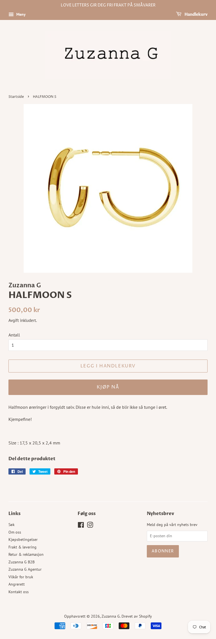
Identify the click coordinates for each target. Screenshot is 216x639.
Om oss (14, 532)
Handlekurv (196, 14)
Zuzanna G (111, 616)
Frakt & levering (22, 547)
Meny (20, 14)
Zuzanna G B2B (21, 562)
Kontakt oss (18, 591)
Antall (14, 335)
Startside (16, 96)
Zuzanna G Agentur (25, 569)
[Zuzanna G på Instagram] (90, 526)
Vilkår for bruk (20, 576)
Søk (11, 524)
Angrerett (16, 584)
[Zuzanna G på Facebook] (81, 526)
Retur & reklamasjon (26, 554)
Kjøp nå (108, 387)
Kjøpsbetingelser (23, 539)
